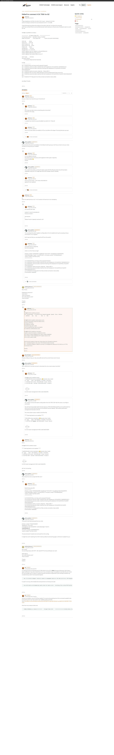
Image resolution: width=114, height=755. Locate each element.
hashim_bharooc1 (29, 286)
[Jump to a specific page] (71, 93)
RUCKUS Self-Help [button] (79, 25)
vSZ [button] (89, 28)
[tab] (24, 90)
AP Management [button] (83, 28)
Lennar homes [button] (78, 32)
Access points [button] (78, 29)
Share (23, 86)
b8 (25, 567)
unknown (27, 16)
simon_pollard (28, 141)
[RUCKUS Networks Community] (26, 5)
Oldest (27, 93)
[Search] (80, 5)
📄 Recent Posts (78, 17)
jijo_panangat (28, 354)
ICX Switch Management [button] (80, 31)
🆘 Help (76, 21)
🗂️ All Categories (78, 16)
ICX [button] (76, 28)
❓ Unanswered (83, 19)
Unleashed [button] (85, 32)
